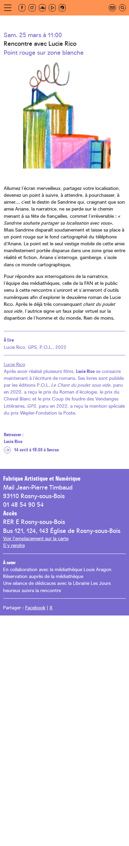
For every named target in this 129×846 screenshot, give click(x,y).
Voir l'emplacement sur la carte (35, 538)
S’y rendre (14, 545)
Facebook (35, 607)
